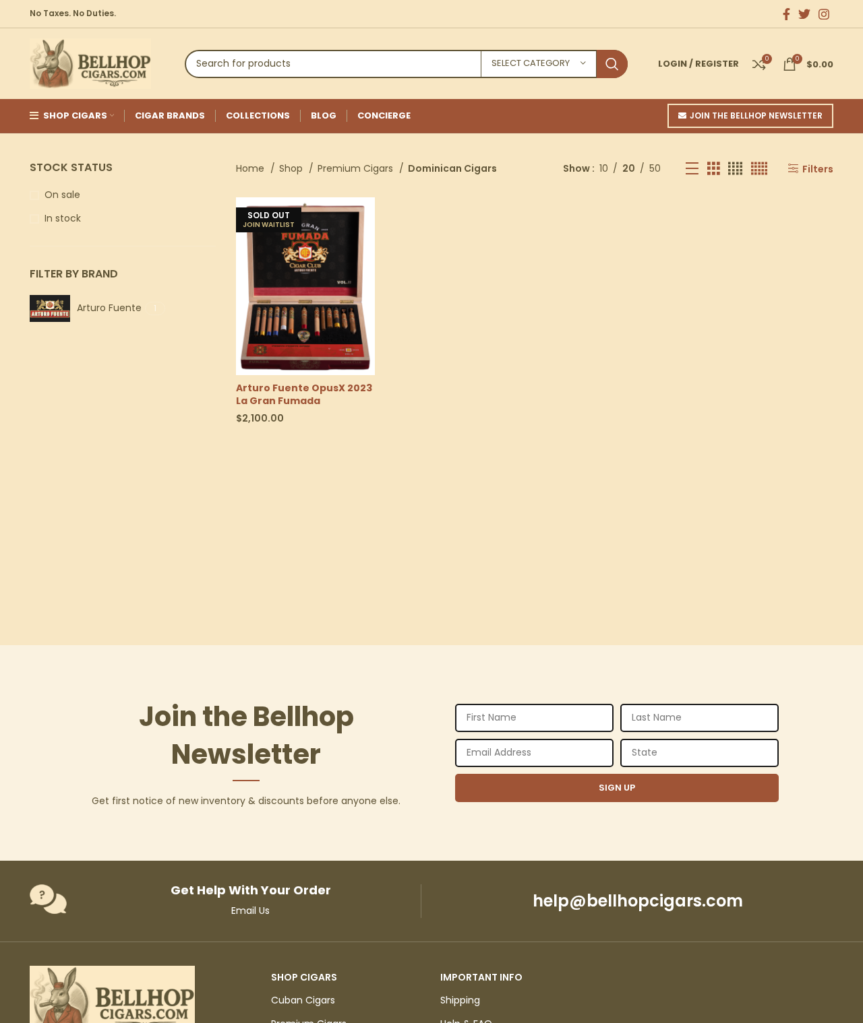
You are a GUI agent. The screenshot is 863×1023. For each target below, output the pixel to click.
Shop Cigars (304, 977)
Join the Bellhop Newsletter (756, 115)
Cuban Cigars (303, 1000)
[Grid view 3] (713, 168)
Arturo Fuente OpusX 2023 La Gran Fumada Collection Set (304, 401)
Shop (292, 168)
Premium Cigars (357, 168)
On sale (62, 195)
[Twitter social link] (804, 14)
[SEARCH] (612, 64)
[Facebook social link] (786, 14)
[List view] (692, 168)
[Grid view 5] (759, 168)
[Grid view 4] (735, 168)
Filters (817, 168)
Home (251, 168)
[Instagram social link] (823, 14)
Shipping (460, 1000)
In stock (62, 218)
